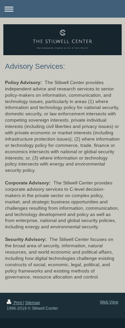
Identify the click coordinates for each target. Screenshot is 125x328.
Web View (109, 302)
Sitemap (32, 302)
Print (18, 302)
